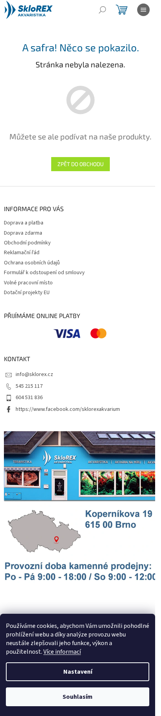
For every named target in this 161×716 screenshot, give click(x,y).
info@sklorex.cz (34, 374)
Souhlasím (78, 696)
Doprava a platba (23, 223)
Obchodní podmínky (27, 243)
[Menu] (143, 10)
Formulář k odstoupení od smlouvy (44, 273)
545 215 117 (29, 386)
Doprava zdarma (23, 233)
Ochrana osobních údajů (32, 263)
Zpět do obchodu (80, 164)
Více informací (62, 651)
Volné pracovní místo (28, 283)
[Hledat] (102, 10)
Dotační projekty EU (27, 293)
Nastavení (77, 671)
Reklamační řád (21, 253)
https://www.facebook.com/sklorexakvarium (68, 409)
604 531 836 (29, 397)
